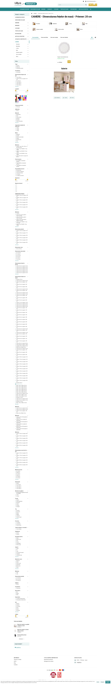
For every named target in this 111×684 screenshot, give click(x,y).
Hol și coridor (18, 54)
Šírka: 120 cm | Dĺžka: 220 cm (21, 390)
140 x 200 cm (18, 83)
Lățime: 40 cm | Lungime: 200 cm (21, 320)
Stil (16, 602)
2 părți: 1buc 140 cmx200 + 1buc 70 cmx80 (21, 215)
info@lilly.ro (18, 647)
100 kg (17, 127)
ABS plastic (18, 114)
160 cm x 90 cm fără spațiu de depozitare (21, 429)
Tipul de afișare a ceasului (21, 527)
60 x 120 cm (18, 255)
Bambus (17, 118)
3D (16, 549)
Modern (17, 603)
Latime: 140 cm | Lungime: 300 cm (21, 379)
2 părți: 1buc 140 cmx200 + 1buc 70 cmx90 (21, 218)
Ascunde (16, 404)
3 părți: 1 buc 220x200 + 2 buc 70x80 (21, 154)
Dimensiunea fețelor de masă (20, 277)
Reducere (18, 66)
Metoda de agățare (19, 491)
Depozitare (17, 597)
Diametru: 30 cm (19, 279)
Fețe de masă (18, 517)
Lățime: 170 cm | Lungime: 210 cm (21, 456)
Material (17, 113)
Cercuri (17, 496)
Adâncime (17, 109)
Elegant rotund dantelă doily (62, 57)
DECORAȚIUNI (73, 9)
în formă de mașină (20, 552)
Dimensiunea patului (19, 576)
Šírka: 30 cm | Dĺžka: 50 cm (21, 413)
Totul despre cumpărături (51, 657)
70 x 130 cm (18, 484)
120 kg (17, 130)
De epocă (18, 610)
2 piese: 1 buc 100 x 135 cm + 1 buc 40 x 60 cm (22, 147)
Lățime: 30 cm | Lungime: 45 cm (22, 280)
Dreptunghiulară (19, 501)
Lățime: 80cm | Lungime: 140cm (22, 344)
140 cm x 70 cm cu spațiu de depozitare (21, 420)
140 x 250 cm (18, 485)
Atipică (17, 499)
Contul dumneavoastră (91, 1)
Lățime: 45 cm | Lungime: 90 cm (22, 398)
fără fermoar (18, 525)
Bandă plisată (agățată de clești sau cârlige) (22, 493)
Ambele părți (18, 170)
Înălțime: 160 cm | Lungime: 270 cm (22, 198)
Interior (17, 532)
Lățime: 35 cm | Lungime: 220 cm (21, 301)
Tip (16, 509)
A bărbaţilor (18, 543)
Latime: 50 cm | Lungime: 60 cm (22, 272)
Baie (17, 50)
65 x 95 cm (18, 257)
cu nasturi (18, 522)
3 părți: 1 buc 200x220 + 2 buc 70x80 (21, 152)
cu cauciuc (18, 174)
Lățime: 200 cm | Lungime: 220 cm (21, 443)
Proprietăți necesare (19, 168)
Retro (17, 607)
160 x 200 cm (18, 77)
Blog (15, 663)
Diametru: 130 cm (19, 397)
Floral (17, 567)
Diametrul (17, 177)
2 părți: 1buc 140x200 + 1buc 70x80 (21, 225)
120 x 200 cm (18, 82)
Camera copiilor (19, 52)
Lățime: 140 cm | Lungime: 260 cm (21, 374)
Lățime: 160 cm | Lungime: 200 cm (21, 243)
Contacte (15, 664)
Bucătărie (18, 46)
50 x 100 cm (18, 252)
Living (17, 48)
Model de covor (18, 559)
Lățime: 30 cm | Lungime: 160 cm (21, 285)
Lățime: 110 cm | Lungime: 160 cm (21, 360)
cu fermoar (18, 523)
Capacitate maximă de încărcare (20, 126)
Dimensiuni (17, 481)
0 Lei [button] (93, 5)
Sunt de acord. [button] (107, 682)
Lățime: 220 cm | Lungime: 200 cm (21, 446)
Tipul (16, 64)
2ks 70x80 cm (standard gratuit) (20, 161)
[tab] (92, 37)
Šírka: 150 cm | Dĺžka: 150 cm (21, 396)
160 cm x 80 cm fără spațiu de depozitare (21, 422)
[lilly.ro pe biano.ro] (59, 674)
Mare (17, 594)
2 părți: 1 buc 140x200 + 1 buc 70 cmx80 (21, 222)
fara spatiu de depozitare (21, 599)
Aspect (16, 547)
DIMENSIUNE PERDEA (19, 193)
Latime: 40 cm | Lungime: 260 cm (21, 325)
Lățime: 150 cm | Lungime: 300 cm (21, 381)
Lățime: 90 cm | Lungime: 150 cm (21, 350)
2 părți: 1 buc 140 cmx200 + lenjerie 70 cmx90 (21, 220)
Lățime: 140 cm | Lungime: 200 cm (21, 367)
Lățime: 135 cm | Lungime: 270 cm (21, 205)
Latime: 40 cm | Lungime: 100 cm (21, 308)
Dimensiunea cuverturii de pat (21, 451)
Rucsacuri (18, 511)
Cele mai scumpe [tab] (54, 37)
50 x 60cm (18, 476)
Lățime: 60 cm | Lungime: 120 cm (21, 339)
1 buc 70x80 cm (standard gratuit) (21, 164)
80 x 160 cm (18, 579)
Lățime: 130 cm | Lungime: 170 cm (21, 233)
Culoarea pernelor (19, 105)
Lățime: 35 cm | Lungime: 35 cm (22, 292)
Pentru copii (18, 544)
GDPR (15, 661)
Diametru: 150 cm (19, 401)
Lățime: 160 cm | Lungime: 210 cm (21, 454)
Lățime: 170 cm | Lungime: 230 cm (21, 458)
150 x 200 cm (18, 488)
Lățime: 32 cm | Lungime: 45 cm (22, 289)
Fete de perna (18, 159)
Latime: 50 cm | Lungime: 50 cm (22, 271)
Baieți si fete (18, 539)
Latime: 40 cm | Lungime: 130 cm (21, 311)
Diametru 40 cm (19, 382)
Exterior (17, 534)
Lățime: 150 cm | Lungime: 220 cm (21, 241)
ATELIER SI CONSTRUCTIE (20, 39)
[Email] (83, 1)
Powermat (18, 588)
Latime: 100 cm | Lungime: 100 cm (21, 357)
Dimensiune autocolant (20, 251)
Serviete (17, 510)
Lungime (17, 88)
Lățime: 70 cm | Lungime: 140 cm (21, 341)
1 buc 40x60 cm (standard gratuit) (21, 166)
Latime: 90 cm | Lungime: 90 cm (22, 348)
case (17, 551)
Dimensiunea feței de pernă (19, 264)
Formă (16, 498)
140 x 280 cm (18, 487)
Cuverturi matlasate (20, 171)
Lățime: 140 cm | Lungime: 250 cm (21, 372)
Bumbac (17, 119)
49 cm (17, 110)
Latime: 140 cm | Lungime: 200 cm (21, 434)
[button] (96, 5)
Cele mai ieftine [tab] (44, 37)
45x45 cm (18, 475)
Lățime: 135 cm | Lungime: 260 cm (21, 203)
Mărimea (17, 145)
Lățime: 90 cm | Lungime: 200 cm (21, 355)
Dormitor (18, 44)
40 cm (17, 584)
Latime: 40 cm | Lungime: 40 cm (22, 267)
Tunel (17, 494)
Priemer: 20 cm (19, 384)
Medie (17, 593)
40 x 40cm (18, 471)
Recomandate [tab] (35, 37)
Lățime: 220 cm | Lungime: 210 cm (21, 79)
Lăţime (16, 614)
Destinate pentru (19, 536)
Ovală (17, 503)
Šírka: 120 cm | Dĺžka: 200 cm (21, 392)
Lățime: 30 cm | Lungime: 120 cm (21, 283)
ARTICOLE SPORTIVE (83, 9)
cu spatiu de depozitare (20, 598)
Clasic (17, 548)
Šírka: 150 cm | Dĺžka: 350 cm (21, 388)
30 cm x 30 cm (19, 248)
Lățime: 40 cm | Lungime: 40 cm (22, 303)
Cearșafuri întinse (19, 172)
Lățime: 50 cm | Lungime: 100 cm (21, 334)
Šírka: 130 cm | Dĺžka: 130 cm (21, 402)
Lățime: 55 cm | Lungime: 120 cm (21, 337)
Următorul (21, 639)
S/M (17, 572)
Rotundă (18, 502)
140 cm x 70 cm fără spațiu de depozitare (21, 417)
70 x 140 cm (18, 577)
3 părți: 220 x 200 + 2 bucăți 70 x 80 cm (22, 156)
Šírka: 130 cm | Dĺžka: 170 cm (21, 394)
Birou (17, 56)
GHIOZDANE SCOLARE (35, 9)
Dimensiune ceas (19, 247)
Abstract (18, 560)
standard (18, 553)
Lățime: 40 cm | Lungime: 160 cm (21, 315)
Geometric (18, 564)
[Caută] (86, 5)
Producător (17, 70)
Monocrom (18, 565)
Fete (17, 540)
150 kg (17, 129)
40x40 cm (18, 472)
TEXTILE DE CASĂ (64, 9)
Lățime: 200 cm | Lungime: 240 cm (21, 463)
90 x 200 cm (18, 80)
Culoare (17, 94)
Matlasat (18, 134)
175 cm (17, 213)
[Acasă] (25, 4)
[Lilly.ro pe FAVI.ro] (53, 674)
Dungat (17, 135)
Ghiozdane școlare (19, 68)
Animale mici (18, 139)
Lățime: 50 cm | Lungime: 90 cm (22, 409)
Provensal (18, 606)
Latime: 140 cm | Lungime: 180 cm (21, 364)
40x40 (17, 483)
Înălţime (17, 582)
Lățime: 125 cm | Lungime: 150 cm (21, 231)
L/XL (17, 573)
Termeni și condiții (17, 659)
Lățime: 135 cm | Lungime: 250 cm (21, 200)
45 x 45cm (18, 473)
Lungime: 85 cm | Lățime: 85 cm (22, 345)
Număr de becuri (18, 183)
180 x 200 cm (18, 84)
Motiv (16, 132)
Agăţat (17, 514)
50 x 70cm (18, 477)
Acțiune (17, 65)
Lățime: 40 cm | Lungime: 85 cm (22, 305)
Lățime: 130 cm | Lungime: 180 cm (21, 236)
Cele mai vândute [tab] (64, 37)
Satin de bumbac (19, 121)
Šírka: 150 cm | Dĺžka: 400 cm (21, 389)
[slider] (15, 90)
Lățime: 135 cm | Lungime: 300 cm (21, 208)
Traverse (18, 515)
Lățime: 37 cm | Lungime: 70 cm (22, 302)
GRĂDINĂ (43, 9)
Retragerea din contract (48, 661)
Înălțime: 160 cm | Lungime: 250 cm (22, 196)
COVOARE (56, 9)
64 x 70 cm (18, 256)
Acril (17, 115)
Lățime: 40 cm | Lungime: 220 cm (21, 322)
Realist (17, 138)
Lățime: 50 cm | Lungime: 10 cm (22, 332)
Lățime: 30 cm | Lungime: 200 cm (21, 287)
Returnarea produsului (48, 659)
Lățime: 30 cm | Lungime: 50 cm (22, 408)
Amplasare (17, 531)
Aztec (17, 561)
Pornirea (17, 521)
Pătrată (17, 505)
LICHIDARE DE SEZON (24, 9)
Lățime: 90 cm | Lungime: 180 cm (21, 353)
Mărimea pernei (18, 469)
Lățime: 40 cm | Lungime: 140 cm (21, 313)
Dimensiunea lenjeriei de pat (20, 75)
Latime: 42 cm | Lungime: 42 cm (22, 268)
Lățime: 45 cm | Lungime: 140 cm (21, 331)
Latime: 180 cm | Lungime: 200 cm (21, 441)
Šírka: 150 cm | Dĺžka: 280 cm (21, 386)
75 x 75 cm (18, 259)
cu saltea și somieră (20, 175)
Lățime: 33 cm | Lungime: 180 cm (21, 291)
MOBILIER (50, 9)
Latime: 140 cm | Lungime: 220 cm (21, 369)
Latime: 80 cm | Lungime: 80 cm (22, 343)
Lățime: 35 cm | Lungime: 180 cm (21, 298)
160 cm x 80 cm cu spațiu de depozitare (21, 424)
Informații (16, 657)
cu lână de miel (19, 555)
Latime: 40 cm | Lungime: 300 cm (21, 327)
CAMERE (17, 41)
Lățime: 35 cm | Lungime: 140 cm (21, 296)
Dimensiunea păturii (19, 229)
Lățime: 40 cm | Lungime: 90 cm (22, 306)
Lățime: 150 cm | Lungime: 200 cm (21, 238)
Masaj (17, 513)
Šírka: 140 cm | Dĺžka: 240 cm (21, 385)
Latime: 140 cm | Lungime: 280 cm (21, 376)
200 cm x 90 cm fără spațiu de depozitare (21, 427)
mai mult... (17, 86)
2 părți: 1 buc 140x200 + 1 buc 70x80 (21, 149)
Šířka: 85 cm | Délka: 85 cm (21, 347)
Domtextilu (18, 72)
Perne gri (18, 106)
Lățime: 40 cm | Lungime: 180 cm (21, 318)
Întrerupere (17, 590)
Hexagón (18, 506)
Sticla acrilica (18, 117)
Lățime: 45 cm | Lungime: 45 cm (22, 393)
